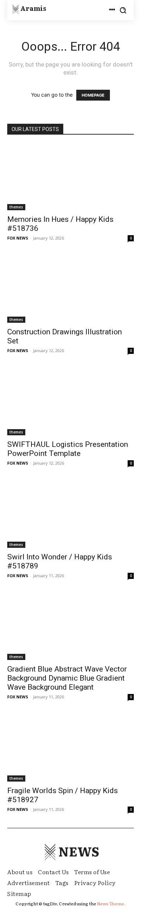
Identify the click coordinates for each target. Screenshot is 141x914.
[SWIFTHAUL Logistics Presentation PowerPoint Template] (70, 402)
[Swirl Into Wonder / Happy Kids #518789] (70, 515)
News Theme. (111, 903)
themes (16, 207)
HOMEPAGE (93, 95)
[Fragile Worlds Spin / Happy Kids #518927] (70, 748)
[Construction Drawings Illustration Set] (70, 290)
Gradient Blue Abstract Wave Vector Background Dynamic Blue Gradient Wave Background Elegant (67, 678)
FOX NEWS (17, 238)
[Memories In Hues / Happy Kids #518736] (70, 177)
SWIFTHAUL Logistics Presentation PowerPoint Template (67, 449)
